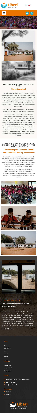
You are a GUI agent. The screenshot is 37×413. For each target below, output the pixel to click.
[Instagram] (31, 13)
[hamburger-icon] (4, 13)
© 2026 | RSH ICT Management (18, 408)
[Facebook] (27, 13)
